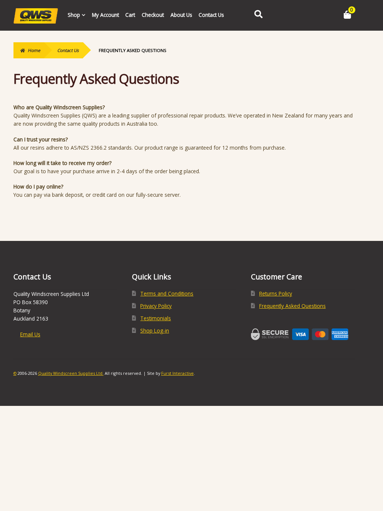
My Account (105, 14)
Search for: (258, 14)
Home (34, 50)
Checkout (153, 14)
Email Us (30, 334)
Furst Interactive (177, 373)
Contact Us (211, 14)
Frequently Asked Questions (292, 305)
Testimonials (155, 318)
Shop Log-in (154, 330)
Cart (130, 14)
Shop (74, 14)
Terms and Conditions (166, 293)
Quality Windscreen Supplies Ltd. (71, 373)
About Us (181, 14)
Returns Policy (275, 293)
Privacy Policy (156, 305)
